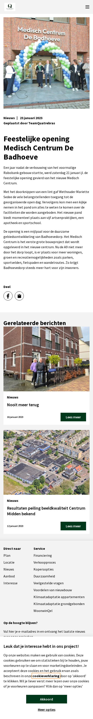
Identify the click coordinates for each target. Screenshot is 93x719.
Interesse (10, 583)
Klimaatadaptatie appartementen (59, 597)
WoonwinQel (43, 610)
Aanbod (9, 576)
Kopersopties (44, 569)
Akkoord (46, 699)
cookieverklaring (45, 676)
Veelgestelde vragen (49, 583)
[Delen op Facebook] (8, 295)
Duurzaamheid (44, 576)
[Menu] (87, 7)
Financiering (43, 555)
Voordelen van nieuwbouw (53, 590)
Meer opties (46, 709)
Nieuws (8, 569)
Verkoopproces (45, 562)
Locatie (8, 562)
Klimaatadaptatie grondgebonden (59, 604)
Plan (6, 555)
